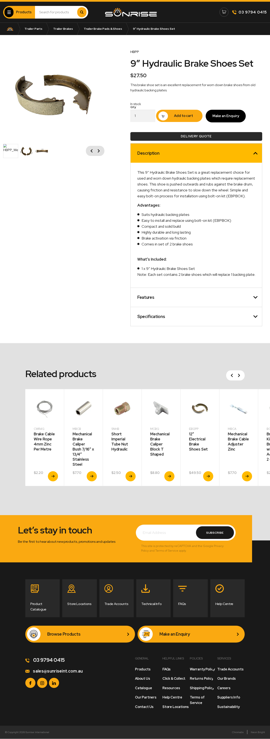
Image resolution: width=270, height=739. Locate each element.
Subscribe (215, 533)
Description (148, 153)
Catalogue (143, 688)
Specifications (151, 316)
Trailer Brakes (63, 29)
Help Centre (172, 697)
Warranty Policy (202, 669)
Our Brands (226, 678)
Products (143, 669)
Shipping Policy (202, 688)
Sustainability (228, 707)
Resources (171, 688)
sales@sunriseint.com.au (57, 671)
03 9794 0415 (253, 12)
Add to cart (183, 116)
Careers (224, 688)
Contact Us (144, 707)
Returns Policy (201, 678)
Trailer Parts (33, 29)
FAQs (166, 669)
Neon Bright (258, 732)
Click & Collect (173, 678)
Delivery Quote (196, 136)
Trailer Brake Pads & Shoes (103, 29)
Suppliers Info (228, 697)
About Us (142, 678)
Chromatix (238, 732)
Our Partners (146, 697)
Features (145, 297)
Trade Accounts (230, 669)
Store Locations (175, 707)
